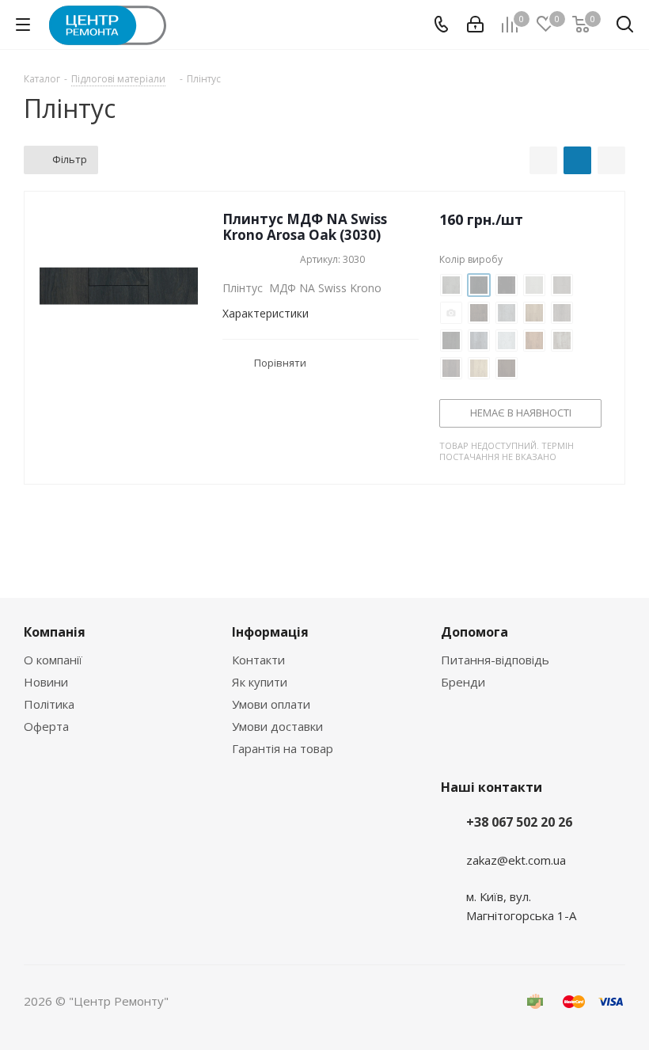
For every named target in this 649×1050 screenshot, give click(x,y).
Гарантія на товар (282, 748)
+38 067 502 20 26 (519, 822)
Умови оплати (271, 704)
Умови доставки (277, 726)
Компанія (54, 632)
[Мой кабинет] (475, 24)
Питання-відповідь (495, 660)
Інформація (270, 632)
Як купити (259, 682)
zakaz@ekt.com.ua (516, 860)
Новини (46, 682)
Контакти (258, 660)
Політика (49, 704)
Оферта (46, 726)
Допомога (474, 632)
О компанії (53, 660)
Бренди (463, 682)
